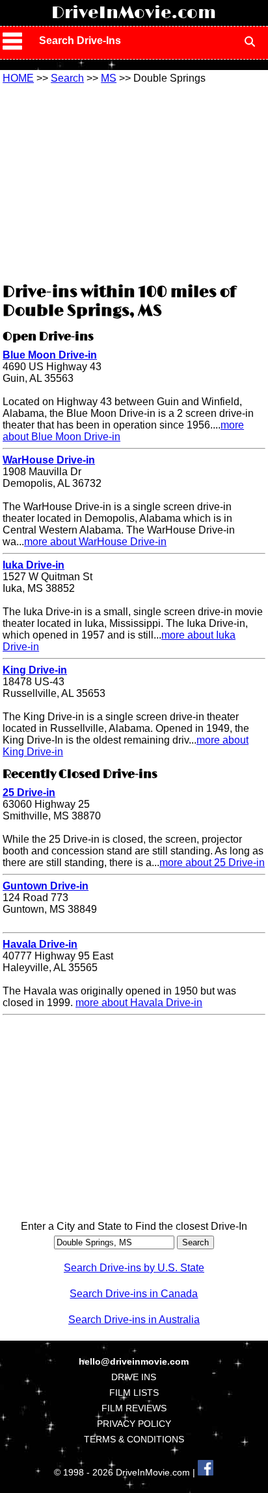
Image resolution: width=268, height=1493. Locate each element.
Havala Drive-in (40, 944)
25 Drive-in (29, 792)
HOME (18, 78)
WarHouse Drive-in (49, 459)
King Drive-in (35, 670)
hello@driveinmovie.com (134, 1361)
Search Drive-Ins (80, 40)
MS (108, 78)
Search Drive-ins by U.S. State (134, 1267)
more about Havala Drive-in (138, 1002)
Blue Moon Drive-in (50, 354)
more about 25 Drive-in (212, 862)
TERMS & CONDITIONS (134, 1439)
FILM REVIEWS (134, 1408)
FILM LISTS (134, 1392)
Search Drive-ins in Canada (134, 1293)
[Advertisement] (134, 181)
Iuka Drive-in (33, 564)
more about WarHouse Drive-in (95, 541)
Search (67, 78)
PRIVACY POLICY (134, 1423)
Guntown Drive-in (45, 885)
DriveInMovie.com (133, 13)
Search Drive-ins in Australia (134, 1319)
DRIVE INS (133, 1377)
